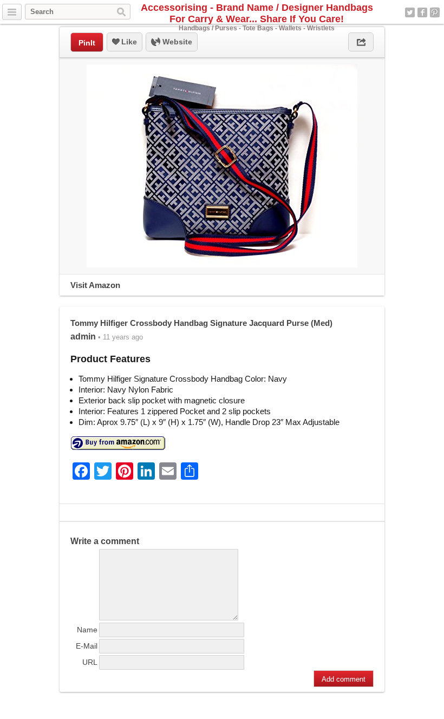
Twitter (409, 12)
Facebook (422, 12)
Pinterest (434, 12)
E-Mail (86, 646)
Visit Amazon (95, 285)
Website (176, 41)
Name (87, 629)
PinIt (87, 42)
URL (89, 662)
